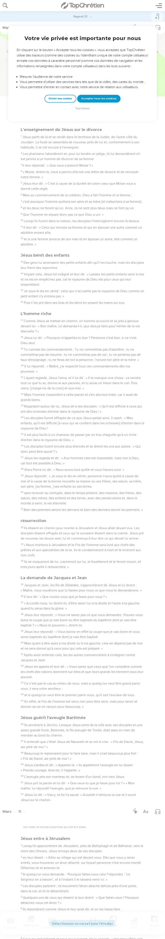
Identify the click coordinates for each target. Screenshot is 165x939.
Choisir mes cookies (60, 98)
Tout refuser (82, 108)
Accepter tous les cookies (98, 98)
